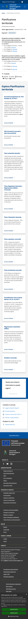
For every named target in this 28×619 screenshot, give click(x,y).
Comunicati (6, 529)
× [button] (26, 594)
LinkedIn (13, 78)
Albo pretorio (9, 586)
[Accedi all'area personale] (22, 2)
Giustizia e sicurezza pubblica (10, 510)
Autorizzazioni (7, 495)
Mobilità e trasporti (8, 515)
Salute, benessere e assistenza (11, 517)
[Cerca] (25, 7)
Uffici (4, 476)
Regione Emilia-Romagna (8, 2)
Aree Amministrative (8, 473)
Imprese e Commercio (8, 512)
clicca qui (13, 47)
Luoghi (5, 539)
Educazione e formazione (9, 503)
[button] (14, 616)
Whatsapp (19, 76)
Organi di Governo (8, 471)
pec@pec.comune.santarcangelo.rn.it (13, 560)
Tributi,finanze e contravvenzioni (11, 520)
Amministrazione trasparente (13, 584)
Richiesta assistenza (8, 577)
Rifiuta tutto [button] (14, 613)
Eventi (5, 541)
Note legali (8, 591)
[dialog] (14, 606)
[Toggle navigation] (3, 6)
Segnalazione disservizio (9, 572)
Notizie (5, 527)
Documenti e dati (7, 485)
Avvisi (4, 532)
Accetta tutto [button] (14, 609)
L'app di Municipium (14, 435)
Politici (5, 481)
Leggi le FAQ (6, 574)
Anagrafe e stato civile (9, 493)
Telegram (6, 78)
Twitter (12, 76)
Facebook (6, 76)
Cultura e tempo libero (9, 500)
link (6, 606)
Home (3, 13)
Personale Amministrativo (10, 483)
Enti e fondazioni (7, 478)
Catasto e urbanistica (8, 498)
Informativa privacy (11, 589)
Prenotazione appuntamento (10, 569)
